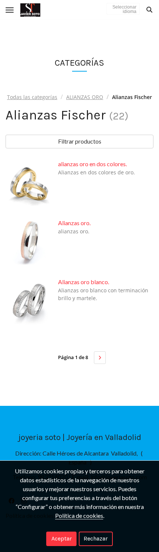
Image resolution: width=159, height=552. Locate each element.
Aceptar (61, 538)
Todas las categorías (32, 97)
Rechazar (96, 538)
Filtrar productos (79, 141)
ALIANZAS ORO (84, 97)
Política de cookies (79, 515)
